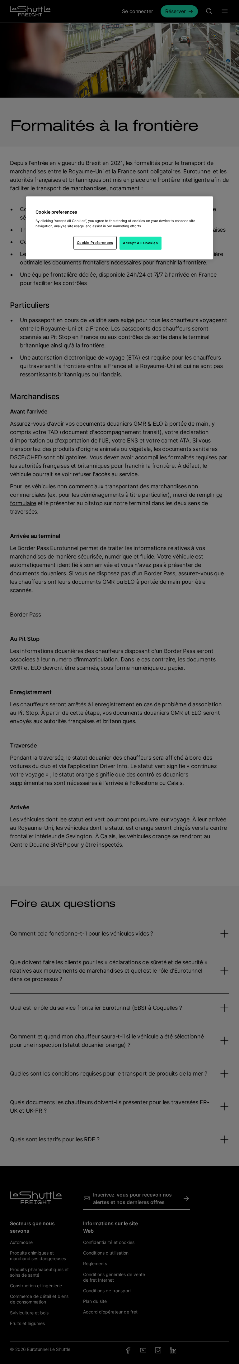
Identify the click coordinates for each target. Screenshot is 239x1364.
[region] (119, 227)
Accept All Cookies (140, 243)
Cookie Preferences (95, 242)
